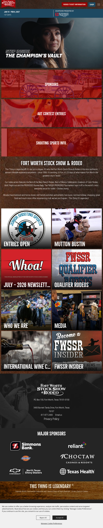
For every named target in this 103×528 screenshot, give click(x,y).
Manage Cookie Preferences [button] (51, 523)
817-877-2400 (47, 414)
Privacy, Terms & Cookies (80, 491)
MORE (51, 92)
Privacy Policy (51, 419)
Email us (58, 414)
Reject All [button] (43, 518)
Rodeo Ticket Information (74, 4)
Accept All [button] (59, 518)
